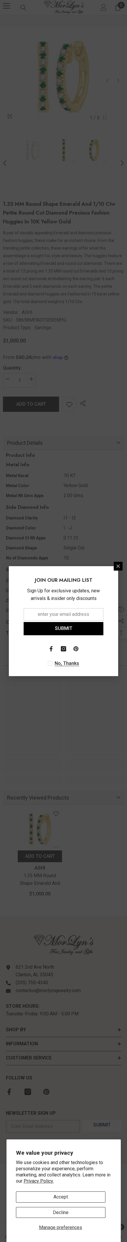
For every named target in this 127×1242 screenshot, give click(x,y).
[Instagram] (63, 649)
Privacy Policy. (39, 1181)
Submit (63, 628)
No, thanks (67, 663)
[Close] (118, 566)
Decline (61, 1212)
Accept (60, 1197)
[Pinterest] (76, 649)
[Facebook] (51, 649)
